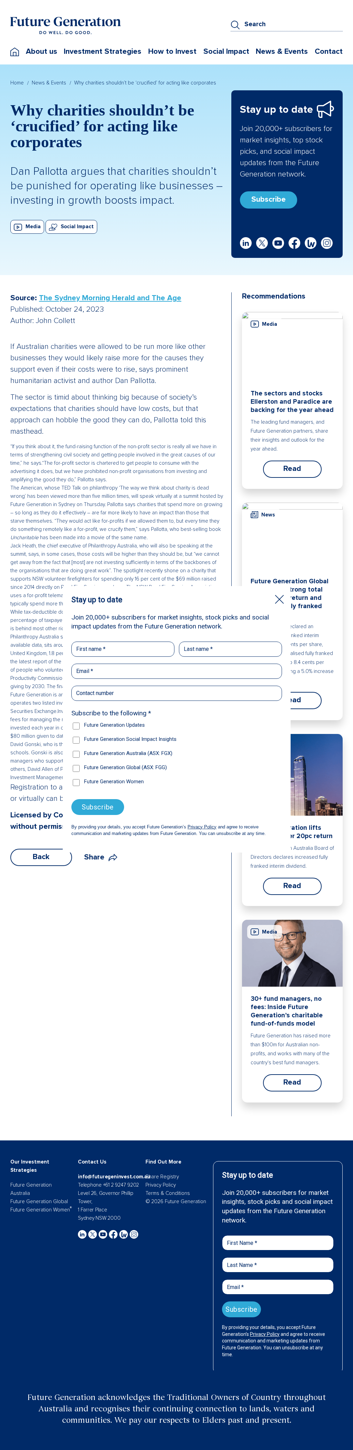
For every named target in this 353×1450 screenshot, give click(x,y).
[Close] (279, 599)
